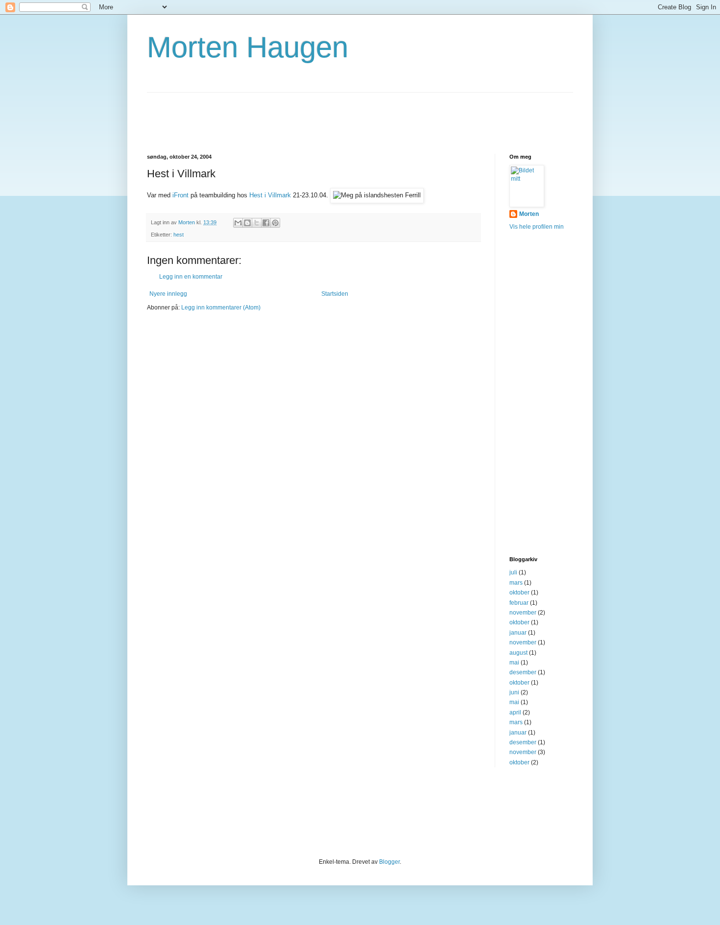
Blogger (389, 861)
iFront (180, 195)
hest (178, 234)
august (518, 652)
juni (514, 692)
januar (518, 632)
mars (516, 582)
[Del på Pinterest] (275, 223)
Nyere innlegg (168, 293)
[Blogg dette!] (247, 223)
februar (518, 602)
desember (522, 672)
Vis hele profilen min (536, 226)
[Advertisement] (325, 115)
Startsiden (334, 293)
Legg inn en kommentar (190, 276)
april (515, 712)
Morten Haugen (247, 47)
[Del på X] (257, 223)
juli (513, 572)
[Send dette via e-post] (238, 223)
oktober (519, 592)
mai (514, 662)
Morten (529, 214)
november (522, 612)
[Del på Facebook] (266, 223)
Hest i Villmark (270, 195)
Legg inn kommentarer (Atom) (221, 307)
